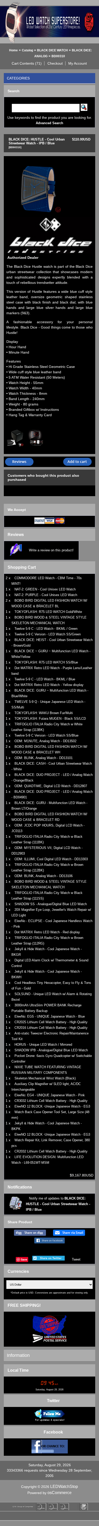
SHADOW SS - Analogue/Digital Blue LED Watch (50, 904)
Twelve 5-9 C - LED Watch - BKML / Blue (44, 679)
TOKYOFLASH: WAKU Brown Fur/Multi (43, 713)
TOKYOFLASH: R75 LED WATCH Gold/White (48, 612)
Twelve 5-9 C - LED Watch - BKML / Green (45, 629)
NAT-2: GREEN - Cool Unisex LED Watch (45, 589)
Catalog (27, 50)
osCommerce (59, 1492)
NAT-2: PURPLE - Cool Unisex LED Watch (45, 595)
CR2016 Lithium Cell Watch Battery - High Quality (51, 1028)
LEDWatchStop (64, 1486)
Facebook (53, 1432)
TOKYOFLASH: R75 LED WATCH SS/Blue (46, 662)
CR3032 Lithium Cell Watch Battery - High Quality (51, 1101)
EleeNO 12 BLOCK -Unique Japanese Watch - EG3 (52, 1106)
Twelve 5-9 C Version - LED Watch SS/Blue (46, 735)
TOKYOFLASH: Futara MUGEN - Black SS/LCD (50, 718)
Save (24, 1259)
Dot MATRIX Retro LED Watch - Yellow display (49, 685)
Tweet (76, 1259)
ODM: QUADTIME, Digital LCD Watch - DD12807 (50, 786)
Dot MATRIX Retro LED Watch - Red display (47, 932)
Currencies (18, 1271)
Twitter (53, 1401)
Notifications (20, 1187)
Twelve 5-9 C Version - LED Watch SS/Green (47, 634)
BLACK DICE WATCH (52, 50)
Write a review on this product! (51, 550)
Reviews (16, 534)
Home (13, 50)
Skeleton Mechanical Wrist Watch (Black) (45, 1078)
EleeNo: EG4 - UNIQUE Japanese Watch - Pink (49, 1095)
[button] (26, 63)
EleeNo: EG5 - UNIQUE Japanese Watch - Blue (49, 1016)
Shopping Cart (22, 567)
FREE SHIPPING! (24, 1305)
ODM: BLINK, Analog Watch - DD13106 (43, 876)
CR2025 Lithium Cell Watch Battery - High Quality (51, 1022)
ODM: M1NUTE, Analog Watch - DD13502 (45, 741)
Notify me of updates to (58, 1204)
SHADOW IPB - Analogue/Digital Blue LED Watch (51, 1050)
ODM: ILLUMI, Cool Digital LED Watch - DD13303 (51, 859)
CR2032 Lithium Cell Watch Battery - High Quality (51, 1151)
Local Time (18, 1370)
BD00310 (58, 56)
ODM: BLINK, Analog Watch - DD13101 (43, 758)
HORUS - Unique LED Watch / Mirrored (43, 1044)
